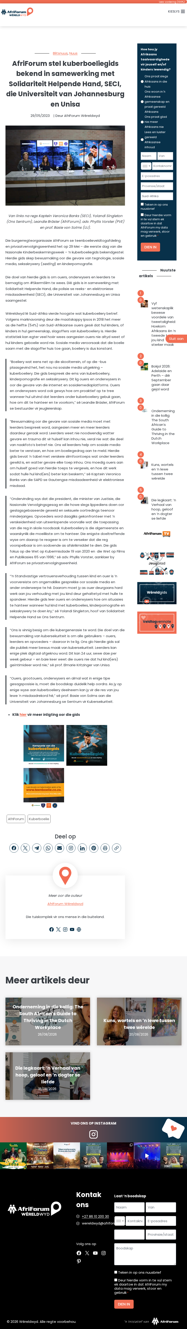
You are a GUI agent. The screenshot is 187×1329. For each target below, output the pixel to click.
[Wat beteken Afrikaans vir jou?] (66, 1155)
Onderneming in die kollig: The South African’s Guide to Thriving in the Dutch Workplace (163, 427)
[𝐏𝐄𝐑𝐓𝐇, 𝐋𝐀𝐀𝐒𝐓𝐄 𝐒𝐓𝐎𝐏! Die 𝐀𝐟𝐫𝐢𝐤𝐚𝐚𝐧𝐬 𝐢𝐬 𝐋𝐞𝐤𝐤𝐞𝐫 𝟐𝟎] (93, 1155)
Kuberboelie (39, 818)
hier (23, 714)
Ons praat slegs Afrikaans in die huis (156, 81)
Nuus (73, 53)
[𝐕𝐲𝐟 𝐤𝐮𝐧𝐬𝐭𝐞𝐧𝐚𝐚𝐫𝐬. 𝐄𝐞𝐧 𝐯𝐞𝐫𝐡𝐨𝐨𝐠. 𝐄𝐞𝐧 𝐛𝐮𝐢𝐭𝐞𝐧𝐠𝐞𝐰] (40, 1155)
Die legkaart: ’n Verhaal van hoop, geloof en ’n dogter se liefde (163, 509)
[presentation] (144, 303)
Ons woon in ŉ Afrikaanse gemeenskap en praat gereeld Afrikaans (157, 101)
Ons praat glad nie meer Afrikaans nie (156, 122)
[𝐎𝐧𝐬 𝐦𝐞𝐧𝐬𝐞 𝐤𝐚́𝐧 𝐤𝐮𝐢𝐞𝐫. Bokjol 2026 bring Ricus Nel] (13, 1155)
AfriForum (16, 818)
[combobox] (146, 166)
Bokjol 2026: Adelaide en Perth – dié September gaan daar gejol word (161, 378)
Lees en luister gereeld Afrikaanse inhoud (155, 139)
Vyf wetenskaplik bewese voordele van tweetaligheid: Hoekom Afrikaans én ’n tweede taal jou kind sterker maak (163, 324)
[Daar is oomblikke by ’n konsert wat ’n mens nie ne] (147, 1155)
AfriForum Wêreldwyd (65, 903)
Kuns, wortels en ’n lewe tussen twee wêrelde (162, 471)
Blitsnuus (60, 53)
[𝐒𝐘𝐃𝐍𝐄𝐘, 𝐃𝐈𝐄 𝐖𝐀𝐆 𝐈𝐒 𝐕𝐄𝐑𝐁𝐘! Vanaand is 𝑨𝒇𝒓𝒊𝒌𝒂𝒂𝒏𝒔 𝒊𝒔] (173, 1155)
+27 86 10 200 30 (95, 1216)
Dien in (150, 247)
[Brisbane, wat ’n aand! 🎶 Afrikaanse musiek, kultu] (120, 1155)
